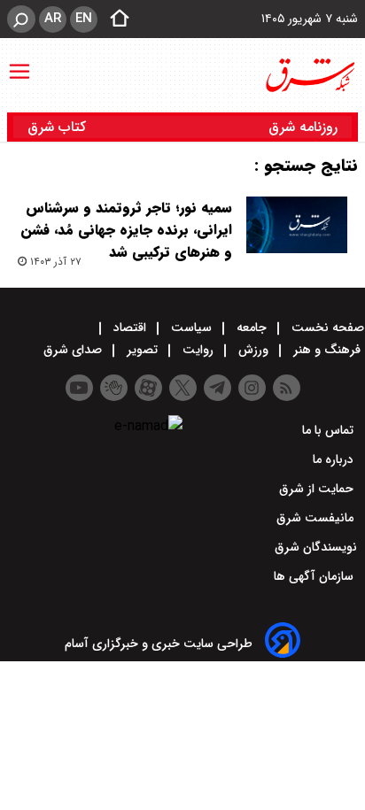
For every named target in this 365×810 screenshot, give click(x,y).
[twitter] (183, 387)
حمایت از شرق (318, 488)
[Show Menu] (19, 63)
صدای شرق (74, 349)
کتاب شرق (58, 127)
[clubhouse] (114, 387)
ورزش (253, 349)
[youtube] (79, 387)
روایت (198, 349)
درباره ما (335, 459)
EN (83, 18)
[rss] (286, 387)
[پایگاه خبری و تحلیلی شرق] (309, 75)
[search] (21, 19)
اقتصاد (130, 327)
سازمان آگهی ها (315, 576)
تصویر (142, 349)
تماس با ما (329, 430)
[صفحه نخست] (114, 19)
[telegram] (217, 387)
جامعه (251, 327)
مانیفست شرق (316, 518)
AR (52, 18)
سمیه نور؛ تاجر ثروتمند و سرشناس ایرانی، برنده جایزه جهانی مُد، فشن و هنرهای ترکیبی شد (126, 230)
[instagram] (252, 387)
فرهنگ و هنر (327, 349)
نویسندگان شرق (316, 547)
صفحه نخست (326, 327)
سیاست (191, 327)
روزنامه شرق (303, 127)
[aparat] (148, 387)
